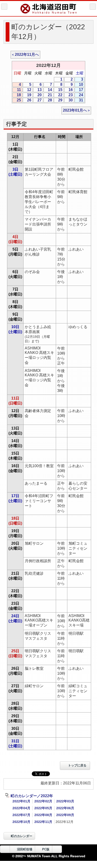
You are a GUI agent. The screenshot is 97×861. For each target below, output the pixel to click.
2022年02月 (43, 801)
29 (58, 100)
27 (37, 100)
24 (79, 95)
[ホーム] (4, 7)
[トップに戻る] (57, 849)
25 (16, 100)
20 (37, 95)
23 (68, 95)
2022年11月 (43, 822)
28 (48, 100)
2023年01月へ (75, 110)
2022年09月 (65, 815)
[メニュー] (93, 7)
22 (58, 95)
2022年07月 (21, 815)
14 (48, 90)
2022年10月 (21, 822)
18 (16, 95)
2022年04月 (21, 808)
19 (27, 95)
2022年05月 (43, 808)
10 (79, 85)
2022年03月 (65, 801)
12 (27, 90)
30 (68, 100)
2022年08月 (43, 815)
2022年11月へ (27, 54)
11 (16, 90)
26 (27, 100)
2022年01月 (21, 801)
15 (58, 90)
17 (79, 90)
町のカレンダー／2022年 (32, 796)
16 (68, 90)
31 (79, 100)
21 (48, 95)
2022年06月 (65, 808)
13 (37, 90)
